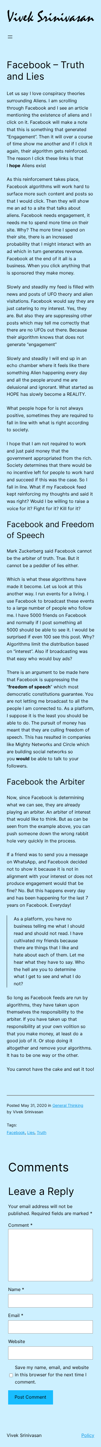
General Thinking (67, 1105)
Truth (41, 1132)
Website (16, 1341)
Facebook (16, 1132)
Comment (20, 1225)
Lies (31, 1132)
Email (15, 1315)
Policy (87, 1435)
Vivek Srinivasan (24, 1435)
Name (16, 1289)
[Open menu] (10, 37)
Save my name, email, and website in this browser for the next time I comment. (52, 1375)
